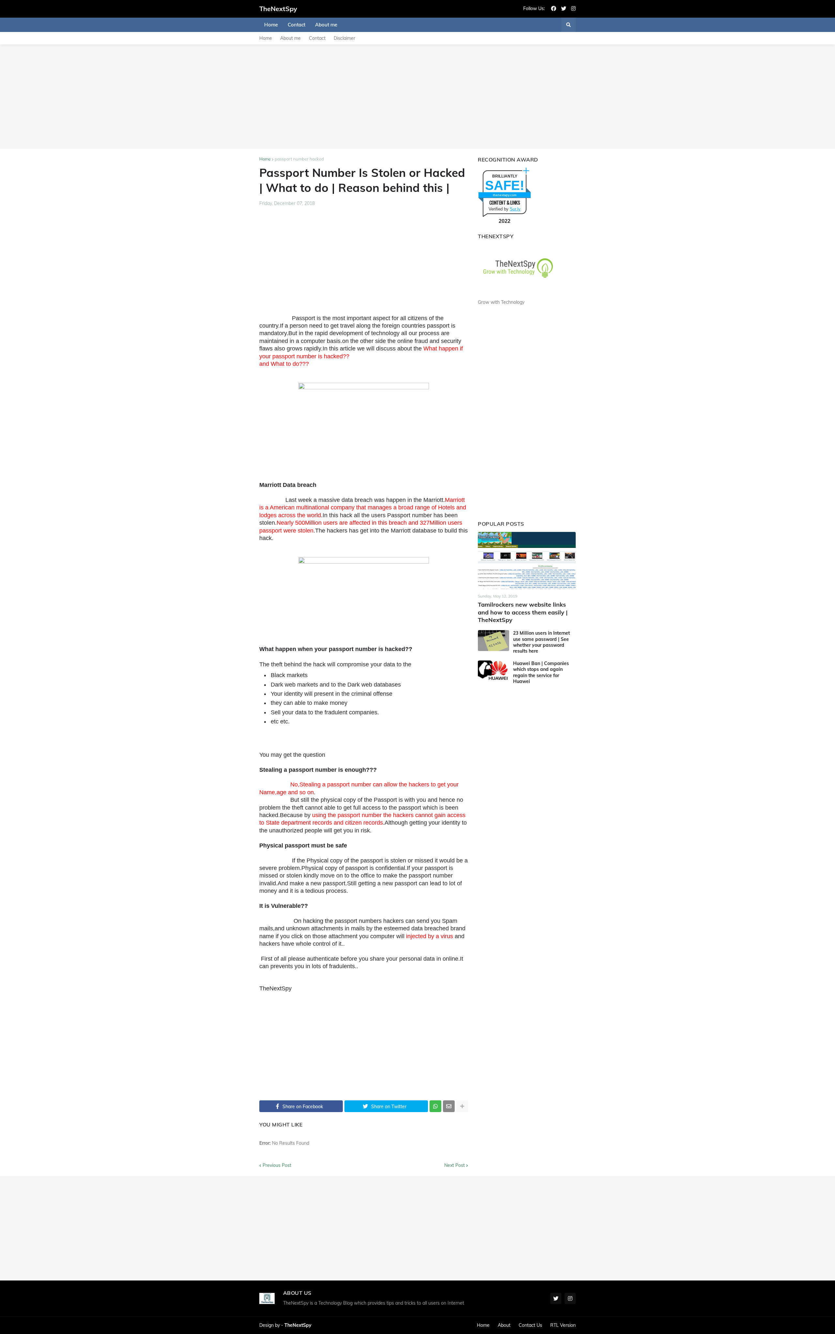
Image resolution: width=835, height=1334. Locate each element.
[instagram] (573, 9)
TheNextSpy (278, 9)
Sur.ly (515, 209)
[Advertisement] (417, 96)
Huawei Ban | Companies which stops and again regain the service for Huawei (541, 672)
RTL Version (563, 1325)
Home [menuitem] (271, 25)
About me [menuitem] (326, 25)
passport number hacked (299, 159)
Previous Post (277, 1165)
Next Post (454, 1165)
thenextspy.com (504, 195)
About (504, 1325)
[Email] (449, 1106)
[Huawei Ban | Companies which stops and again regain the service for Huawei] (493, 670)
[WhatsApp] (435, 1106)
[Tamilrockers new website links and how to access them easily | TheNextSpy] (527, 560)
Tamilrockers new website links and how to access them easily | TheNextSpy (523, 612)
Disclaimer (344, 38)
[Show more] (462, 1106)
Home (265, 38)
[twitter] (563, 9)
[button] (568, 25)
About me (290, 38)
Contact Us (530, 1325)
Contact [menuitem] (296, 25)
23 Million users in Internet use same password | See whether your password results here (541, 642)
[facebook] (553, 9)
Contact (317, 38)
